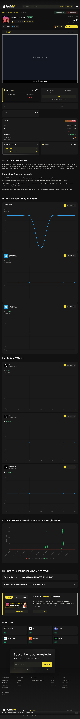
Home (3, 12)
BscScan (31, 21)
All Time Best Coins (6, 692)
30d (68, 205)
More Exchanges (70, 27)
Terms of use (37, 669)
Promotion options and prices (37, 680)
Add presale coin (20, 682)
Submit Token (69, 6)
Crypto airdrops (5, 694)
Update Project (60, 12)
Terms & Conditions (66, 680)
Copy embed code (18, 611)
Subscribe (47, 664)
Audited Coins (5, 690)
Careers (52, 680)
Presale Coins (5, 685)
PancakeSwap (60, 27)
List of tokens (5, 680)
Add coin (19, 680)
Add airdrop (19, 685)
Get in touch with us (31, 710)
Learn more (30, 712)
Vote (59, 96)
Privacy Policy (45, 669)
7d (64, 205)
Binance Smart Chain (13, 12)
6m (71, 205)
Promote (61, 6)
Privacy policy (65, 682)
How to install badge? (40, 611)
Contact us (53, 685)
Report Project (73, 12)
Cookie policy (65, 687)
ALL (74, 205)
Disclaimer (64, 685)
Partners (52, 682)
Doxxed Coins (5, 687)
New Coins (4, 682)
